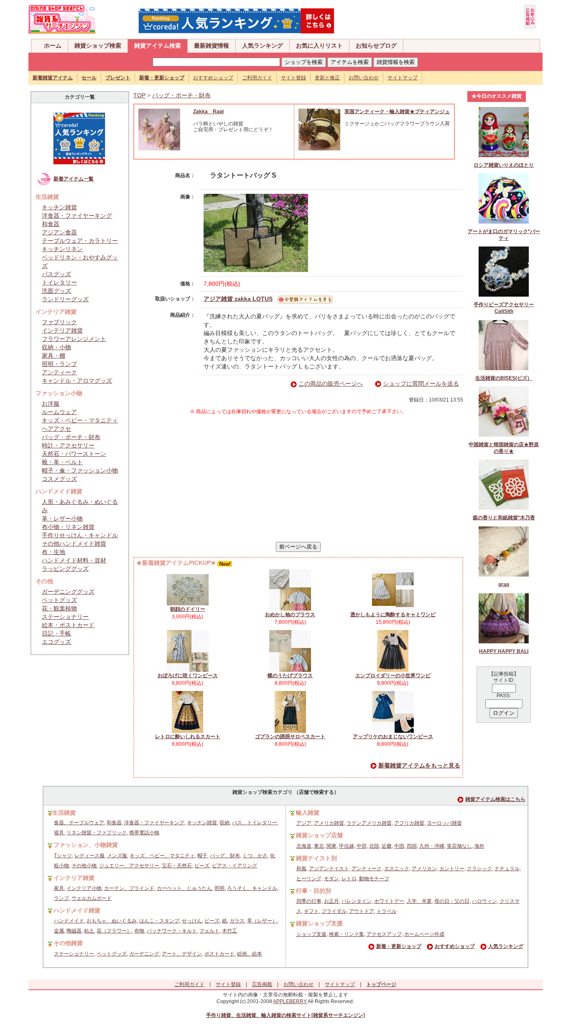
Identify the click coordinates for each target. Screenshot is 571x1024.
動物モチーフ (374, 879)
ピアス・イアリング (234, 866)
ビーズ (201, 866)
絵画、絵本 (249, 954)
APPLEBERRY (290, 1001)
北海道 (303, 846)
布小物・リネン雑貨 (68, 526)
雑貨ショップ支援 (319, 923)
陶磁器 (74, 931)
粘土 (89, 931)
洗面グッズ (56, 290)
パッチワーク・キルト (172, 931)
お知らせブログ (376, 45)
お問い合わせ (364, 78)
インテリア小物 (84, 888)
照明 (219, 888)
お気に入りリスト (319, 45)
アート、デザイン (182, 954)
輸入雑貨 (307, 812)
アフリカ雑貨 (409, 823)
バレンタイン (357, 901)
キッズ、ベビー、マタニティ (162, 856)
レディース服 (89, 856)
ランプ (61, 898)
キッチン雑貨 (59, 207)
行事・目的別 (313, 890)
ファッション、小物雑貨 (86, 844)
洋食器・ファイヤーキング (77, 215)
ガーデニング (144, 954)
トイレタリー (59, 282)
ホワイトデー (389, 901)
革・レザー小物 (62, 518)
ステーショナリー (65, 616)
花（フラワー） (114, 931)
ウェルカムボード (91, 898)
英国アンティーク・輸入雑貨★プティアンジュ (397, 111)
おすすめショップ (213, 78)
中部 (362, 846)
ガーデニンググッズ (68, 591)
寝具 (59, 833)
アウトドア (361, 911)
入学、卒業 (419, 901)
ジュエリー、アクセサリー (129, 866)
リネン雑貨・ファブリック (96, 833)
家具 (59, 888)
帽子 (202, 856)
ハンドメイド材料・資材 (74, 560)
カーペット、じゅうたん (184, 888)
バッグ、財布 (225, 856)
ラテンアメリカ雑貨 (369, 823)
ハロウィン (484, 901)
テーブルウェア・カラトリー (80, 240)
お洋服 (50, 403)
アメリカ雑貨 (329, 823)
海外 (479, 846)
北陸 (374, 846)
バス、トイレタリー (254, 823)
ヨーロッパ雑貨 (444, 823)
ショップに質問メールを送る (421, 383)
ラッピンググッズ (65, 568)
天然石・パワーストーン (74, 453)
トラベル (387, 911)
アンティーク (59, 372)
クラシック (479, 869)
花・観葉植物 (59, 608)
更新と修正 (327, 78)
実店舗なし (459, 846)
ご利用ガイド (257, 78)
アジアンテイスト (329, 869)
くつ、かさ (255, 856)
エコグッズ (56, 641)
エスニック (396, 869)
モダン (331, 879)
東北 (319, 846)
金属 (59, 931)
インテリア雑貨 (62, 330)
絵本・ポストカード (68, 625)
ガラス (237, 921)
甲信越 (346, 846)
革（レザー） (262, 921)
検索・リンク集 (346, 934)
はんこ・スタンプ (159, 921)
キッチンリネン (62, 249)
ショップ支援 (311, 934)
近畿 (387, 846)
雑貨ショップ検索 (97, 45)
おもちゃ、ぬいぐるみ (112, 921)
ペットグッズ (59, 600)
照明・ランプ (59, 364)
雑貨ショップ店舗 (319, 835)
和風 (301, 869)
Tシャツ (63, 856)
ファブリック (59, 322)
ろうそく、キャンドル (252, 888)
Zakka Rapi (208, 111)
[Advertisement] (298, 478)
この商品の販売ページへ (330, 383)
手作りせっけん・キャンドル (80, 535)
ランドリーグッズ (65, 299)
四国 (412, 846)
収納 (224, 823)
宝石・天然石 (177, 866)
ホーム (52, 45)
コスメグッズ (59, 478)
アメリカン (424, 869)
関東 (331, 846)
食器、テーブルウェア (79, 823)
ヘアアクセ (56, 428)
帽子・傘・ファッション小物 (80, 470)
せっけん (192, 921)
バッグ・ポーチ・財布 (71, 437)
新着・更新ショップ (398, 946)
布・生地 (53, 552)
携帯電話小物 (144, 833)
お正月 (331, 901)
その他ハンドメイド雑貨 (74, 543)
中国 (399, 846)
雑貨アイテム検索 (157, 45)
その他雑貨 (68, 943)
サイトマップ (402, 78)
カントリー (451, 869)
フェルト (209, 931)
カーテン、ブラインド (129, 888)
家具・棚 (53, 355)
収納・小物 (56, 347)
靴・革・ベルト (62, 462)
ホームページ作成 (424, 934)
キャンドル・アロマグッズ (77, 380)
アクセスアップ (384, 934)
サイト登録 (293, 78)
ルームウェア (59, 412)
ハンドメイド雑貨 (77, 910)
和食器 (50, 224)
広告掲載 (262, 984)
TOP (139, 95)
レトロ (349, 879)
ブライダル (334, 911)
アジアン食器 (59, 232)
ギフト (311, 911)
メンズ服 (117, 856)
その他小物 (84, 866)
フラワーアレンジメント (74, 338)
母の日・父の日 (451, 901)
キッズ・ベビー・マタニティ (80, 420)
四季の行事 (308, 901)
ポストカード (219, 954)
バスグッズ (56, 274)
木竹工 (229, 931)
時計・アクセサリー (68, 445)
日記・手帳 (56, 633)
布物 (139, 931)
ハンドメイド (69, 921)
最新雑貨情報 (211, 45)
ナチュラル (507, 869)
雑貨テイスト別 (316, 858)
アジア (303, 823)
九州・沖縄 (431, 846)
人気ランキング (262, 45)
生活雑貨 (64, 812)
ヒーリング (308, 879)
